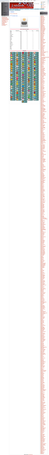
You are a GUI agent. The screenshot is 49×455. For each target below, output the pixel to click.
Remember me (43, 4)
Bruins (42, 262)
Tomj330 (43, 338)
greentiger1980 (43, 52)
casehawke (43, 180)
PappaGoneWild (44, 177)
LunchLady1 (43, 129)
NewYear (43, 48)
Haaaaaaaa (43, 95)
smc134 (42, 212)
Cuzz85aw (43, 215)
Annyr (42, 208)
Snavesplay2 (43, 293)
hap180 (42, 431)
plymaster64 (43, 55)
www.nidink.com (30, 454)
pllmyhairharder (44, 109)
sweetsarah (43, 209)
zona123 (43, 170)
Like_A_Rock (43, 74)
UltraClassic (43, 233)
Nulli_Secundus (44, 236)
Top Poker (3, 6)
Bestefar (43, 290)
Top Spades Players (4, 5)
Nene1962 (43, 199)
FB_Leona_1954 (44, 288)
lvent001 (43, 41)
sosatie (42, 98)
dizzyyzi (43, 38)
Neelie (42, 296)
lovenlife (43, 419)
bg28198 (43, 430)
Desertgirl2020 (43, 436)
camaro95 (43, 356)
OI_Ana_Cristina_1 (44, 443)
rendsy (42, 381)
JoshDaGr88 (43, 240)
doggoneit (43, 318)
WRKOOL (43, 181)
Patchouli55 (43, 316)
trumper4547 (43, 72)
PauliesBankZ (43, 275)
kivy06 (42, 376)
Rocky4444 (43, 210)
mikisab (43, 192)
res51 (42, 269)
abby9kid (43, 266)
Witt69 (42, 128)
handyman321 (43, 281)
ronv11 (42, 342)
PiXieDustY (43, 373)
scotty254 (43, 222)
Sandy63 (43, 261)
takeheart (43, 335)
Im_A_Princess (43, 424)
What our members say (5, 21)
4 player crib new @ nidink (5, 19)
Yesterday (43, 123)
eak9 (42, 433)
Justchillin (43, 367)
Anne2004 (43, 80)
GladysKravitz (43, 227)
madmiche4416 (43, 264)
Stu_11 (42, 149)
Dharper (43, 314)
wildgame (43, 418)
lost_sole (43, 83)
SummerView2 (43, 29)
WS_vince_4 (43, 366)
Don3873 (43, 453)
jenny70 (43, 237)
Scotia (42, 203)
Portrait (11, 15)
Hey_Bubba (43, 196)
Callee (42, 119)
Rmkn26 (43, 66)
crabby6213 (43, 345)
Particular (43, 53)
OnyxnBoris (43, 94)
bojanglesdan (43, 139)
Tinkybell (43, 324)
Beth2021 (43, 289)
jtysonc (42, 157)
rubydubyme (43, 136)
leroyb (42, 112)
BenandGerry (43, 114)
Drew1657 (43, 117)
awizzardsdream (44, 93)
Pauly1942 (43, 276)
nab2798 (43, 164)
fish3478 (43, 341)
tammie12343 (43, 17)
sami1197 (43, 267)
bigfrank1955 (43, 353)
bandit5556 (43, 428)
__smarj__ (43, 144)
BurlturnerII (43, 386)
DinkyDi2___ (43, 174)
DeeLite (42, 185)
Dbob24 (43, 388)
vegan (42, 143)
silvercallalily (43, 251)
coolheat (43, 173)
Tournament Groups (4, 24)
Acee (42, 401)
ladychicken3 (43, 81)
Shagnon (43, 104)
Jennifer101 (43, 46)
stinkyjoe (43, 446)
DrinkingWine (43, 124)
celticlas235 (43, 178)
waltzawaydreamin (44, 122)
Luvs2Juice (43, 439)
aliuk (42, 219)
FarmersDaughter (44, 449)
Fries (42, 271)
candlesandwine (44, 91)
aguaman (43, 334)
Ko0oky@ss (43, 189)
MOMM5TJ (43, 69)
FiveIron (43, 372)
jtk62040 (43, 116)
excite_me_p (43, 280)
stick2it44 (43, 426)
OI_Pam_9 (43, 150)
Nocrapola (43, 88)
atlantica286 (43, 160)
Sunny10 (43, 100)
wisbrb (42, 168)
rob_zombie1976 (44, 161)
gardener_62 (43, 97)
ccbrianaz (43, 395)
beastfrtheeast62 (44, 311)
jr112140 (43, 156)
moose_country (44, 412)
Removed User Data (4, 17)
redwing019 (43, 125)
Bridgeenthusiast (44, 154)
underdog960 (43, 39)
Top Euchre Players (4, 7)
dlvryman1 (43, 411)
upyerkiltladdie (43, 159)
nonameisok (43, 43)
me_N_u (43, 258)
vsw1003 (43, 380)
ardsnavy (43, 344)
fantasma (43, 359)
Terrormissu (43, 250)
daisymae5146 (43, 201)
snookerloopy (43, 45)
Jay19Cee (43, 303)
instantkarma (43, 147)
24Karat (42, 231)
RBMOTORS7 (43, 328)
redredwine (43, 394)
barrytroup (43, 223)
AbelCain (43, 59)
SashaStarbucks (44, 60)
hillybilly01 (43, 115)
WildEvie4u (43, 132)
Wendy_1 (43, 167)
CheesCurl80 (43, 444)
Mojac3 (42, 259)
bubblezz (43, 257)
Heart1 (42, 383)
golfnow (43, 346)
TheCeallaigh (43, 198)
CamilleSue (43, 254)
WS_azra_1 (43, 184)
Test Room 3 (42, 12)
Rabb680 (43, 216)
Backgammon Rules (4, 11)
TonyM (42, 445)
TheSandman (43, 138)
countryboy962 (43, 292)
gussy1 (42, 245)
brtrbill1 (43, 153)
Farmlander (43, 206)
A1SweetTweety (44, 407)
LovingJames (43, 244)
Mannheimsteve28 (44, 118)
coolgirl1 (43, 49)
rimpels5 (43, 362)
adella (42, 79)
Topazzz (43, 352)
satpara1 (43, 348)
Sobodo (43, 416)
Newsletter (3, 23)
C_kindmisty (43, 171)
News (3, 12)
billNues (43, 408)
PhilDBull (43, 377)
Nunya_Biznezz (44, 166)
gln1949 (43, 360)
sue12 (42, 391)
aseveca (43, 294)
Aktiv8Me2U (43, 226)
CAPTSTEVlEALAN (44, 111)
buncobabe (43, 387)
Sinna (42, 355)
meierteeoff (43, 248)
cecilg (42, 309)
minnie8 (43, 247)
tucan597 (43, 126)
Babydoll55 (43, 87)
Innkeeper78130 (44, 224)
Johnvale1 (43, 422)
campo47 (43, 133)
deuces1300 (43, 27)
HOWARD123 (43, 62)
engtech (43, 297)
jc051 (42, 131)
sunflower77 (43, 300)
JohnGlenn (43, 195)
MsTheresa (43, 295)
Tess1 (42, 332)
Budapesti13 (43, 306)
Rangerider (43, 351)
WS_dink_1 (43, 447)
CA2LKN (43, 65)
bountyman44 (43, 397)
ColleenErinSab (43, 142)
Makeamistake (43, 108)
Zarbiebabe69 (43, 70)
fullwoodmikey (43, 325)
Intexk (42, 285)
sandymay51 (43, 337)
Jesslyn (42, 63)
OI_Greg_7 (43, 299)
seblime (43, 404)
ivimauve (43, 321)
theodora (43, 282)
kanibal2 (43, 22)
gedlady (43, 330)
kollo (42, 304)
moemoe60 (43, 286)
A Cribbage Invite (4, 22)
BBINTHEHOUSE (44, 229)
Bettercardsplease (44, 405)
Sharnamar (43, 186)
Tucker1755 (43, 217)
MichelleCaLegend (44, 370)
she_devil (43, 50)
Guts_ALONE (43, 146)
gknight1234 (43, 365)
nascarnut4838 (43, 349)
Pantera (42, 452)
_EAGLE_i (43, 32)
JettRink (43, 36)
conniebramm (43, 105)
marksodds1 (43, 423)
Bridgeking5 (43, 363)
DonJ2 (42, 163)
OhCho (42, 358)
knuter (42, 130)
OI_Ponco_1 (43, 20)
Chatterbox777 (43, 307)
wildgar (42, 374)
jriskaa (42, 279)
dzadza (42, 310)
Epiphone (43, 107)
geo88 (42, 369)
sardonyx (43, 135)
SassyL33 (43, 86)
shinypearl (43, 35)
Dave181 (43, 301)
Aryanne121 (43, 137)
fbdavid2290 (43, 220)
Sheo (42, 230)
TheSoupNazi (43, 313)
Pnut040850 (43, 274)
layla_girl (43, 435)
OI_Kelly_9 (43, 90)
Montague (43, 384)
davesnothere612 (44, 42)
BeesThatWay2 (43, 438)
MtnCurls (43, 194)
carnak (42, 442)
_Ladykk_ (43, 255)
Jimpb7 (42, 414)
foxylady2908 (43, 390)
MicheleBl (43, 205)
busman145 (43, 202)
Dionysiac (43, 18)
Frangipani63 (43, 252)
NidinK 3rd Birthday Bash (5, 18)
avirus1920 (43, 302)
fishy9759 (43, 21)
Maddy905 (43, 320)
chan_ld (43, 67)
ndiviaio (43, 379)
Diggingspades (43, 28)
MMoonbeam (43, 440)
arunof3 (43, 213)
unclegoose (43, 175)
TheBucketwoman (44, 140)
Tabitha (42, 34)
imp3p (42, 24)
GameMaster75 (43, 339)
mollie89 (43, 437)
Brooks (42, 425)
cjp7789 (42, 191)
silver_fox (43, 415)
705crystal (43, 187)
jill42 (42, 323)
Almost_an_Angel (44, 409)
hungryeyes (43, 241)
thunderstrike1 (43, 58)
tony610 (43, 77)
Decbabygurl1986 (44, 73)
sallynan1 (43, 398)
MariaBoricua (43, 182)
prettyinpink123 (44, 331)
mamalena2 (43, 450)
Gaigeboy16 (43, 317)
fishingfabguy (43, 265)
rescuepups (43, 400)
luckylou (43, 243)
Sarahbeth (43, 272)
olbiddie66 (43, 25)
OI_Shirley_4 (43, 421)
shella (42, 451)
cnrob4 (42, 287)
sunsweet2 (43, 121)
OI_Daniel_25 (43, 273)
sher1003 (43, 102)
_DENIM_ (43, 76)
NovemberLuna (43, 101)
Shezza (42, 188)
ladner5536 (43, 327)
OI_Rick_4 (43, 432)
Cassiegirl (43, 278)
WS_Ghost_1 (43, 429)
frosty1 (42, 84)
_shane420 (43, 31)
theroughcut (43, 283)
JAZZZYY (43, 238)
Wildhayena (43, 393)
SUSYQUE (43, 234)
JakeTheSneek (43, 402)
